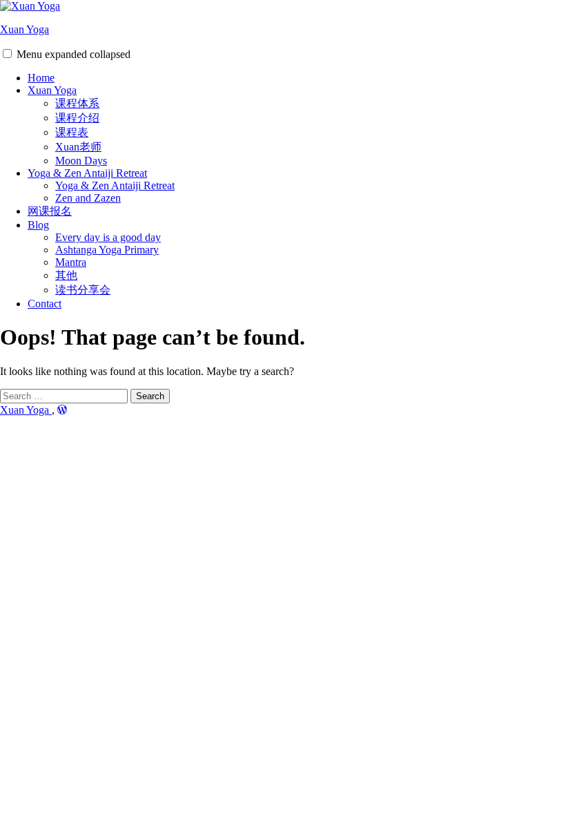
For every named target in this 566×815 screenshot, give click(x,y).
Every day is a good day (108, 237)
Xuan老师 (78, 147)
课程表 (71, 132)
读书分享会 (82, 290)
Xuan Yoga (24, 29)
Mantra (70, 262)
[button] (7, 53)
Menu (73, 54)
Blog (38, 225)
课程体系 (77, 103)
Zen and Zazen (88, 198)
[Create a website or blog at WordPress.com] (62, 410)
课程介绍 (77, 118)
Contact (44, 303)
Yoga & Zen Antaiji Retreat (87, 173)
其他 (66, 275)
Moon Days (81, 160)
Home (41, 78)
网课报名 (50, 211)
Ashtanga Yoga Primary (107, 250)
